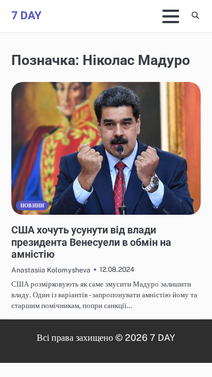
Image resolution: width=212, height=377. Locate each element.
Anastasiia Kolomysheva (50, 270)
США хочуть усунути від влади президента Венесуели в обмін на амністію (91, 242)
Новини (32, 205)
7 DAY (26, 15)
